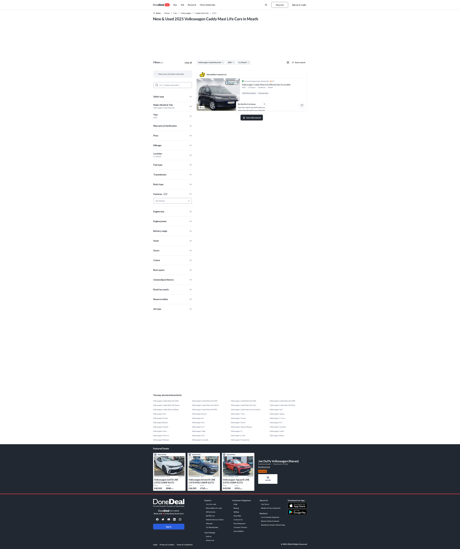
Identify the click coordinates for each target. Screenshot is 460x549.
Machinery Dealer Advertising (273, 525)
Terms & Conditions (185, 545)
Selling (236, 512)
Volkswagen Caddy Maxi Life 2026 (166, 401)
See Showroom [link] (264, 467)
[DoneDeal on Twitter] (163, 519)
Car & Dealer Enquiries (270, 517)
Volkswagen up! (198, 418)
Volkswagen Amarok (160, 427)
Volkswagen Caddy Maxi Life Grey (243, 405)
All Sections (210, 512)
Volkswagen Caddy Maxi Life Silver (282, 405)
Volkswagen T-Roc (238, 414)
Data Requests (240, 523)
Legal (155, 545)
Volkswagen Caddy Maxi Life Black (166, 409)
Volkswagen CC (237, 431)
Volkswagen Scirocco (161, 435)
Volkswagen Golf (276, 409)
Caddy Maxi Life (202, 13)
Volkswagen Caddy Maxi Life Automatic (245, 409)
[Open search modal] (266, 4)
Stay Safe (237, 516)
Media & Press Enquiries (270, 508)
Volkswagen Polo (159, 414)
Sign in (168, 527)
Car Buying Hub (212, 527)
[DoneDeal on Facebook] (157, 519)
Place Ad (280, 5)
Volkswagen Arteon (160, 418)
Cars (175, 13)
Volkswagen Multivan (161, 440)
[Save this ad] (302, 105)
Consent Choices (240, 527)
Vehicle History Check (214, 520)
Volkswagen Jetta (160, 431)
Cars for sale (211, 504)
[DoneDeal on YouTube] (168, 519)
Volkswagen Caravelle (200, 440)
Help (235, 504)
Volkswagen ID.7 (198, 427)
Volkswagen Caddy (277, 431)
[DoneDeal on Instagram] (180, 519)
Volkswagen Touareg (278, 427)
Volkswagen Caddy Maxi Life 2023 (204, 401)
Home (166, 13)
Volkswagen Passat (199, 414)
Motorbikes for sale (214, 508)
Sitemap (209, 523)
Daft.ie (208, 536)
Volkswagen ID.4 (198, 422)
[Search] (156, 85)
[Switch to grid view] (288, 62)
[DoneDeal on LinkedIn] (174, 519)
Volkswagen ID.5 (276, 422)
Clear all (188, 62)
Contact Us (238, 520)
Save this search (253, 117)
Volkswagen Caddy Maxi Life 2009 (282, 401)
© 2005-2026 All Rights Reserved (294, 544)
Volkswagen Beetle (160, 422)
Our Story (265, 504)
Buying (236, 508)
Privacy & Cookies (167, 545)
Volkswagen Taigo (199, 431)
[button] (207, 4)
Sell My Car (210, 516)
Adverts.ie (210, 540)
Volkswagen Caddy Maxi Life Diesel (166, 405)
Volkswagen (186, 13)
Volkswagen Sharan (277, 435)
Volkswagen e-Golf (238, 435)
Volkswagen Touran (238, 418)
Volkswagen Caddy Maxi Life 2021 (243, 401)
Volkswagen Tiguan (277, 414)
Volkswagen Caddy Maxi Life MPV (204, 409)
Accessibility (239, 531)
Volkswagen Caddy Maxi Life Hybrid (205, 405)
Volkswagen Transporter (240, 440)
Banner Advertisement (270, 521)
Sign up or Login (299, 5)
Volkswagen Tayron (238, 422)
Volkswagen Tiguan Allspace (241, 427)
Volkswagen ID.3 (198, 435)
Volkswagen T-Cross (277, 418)
